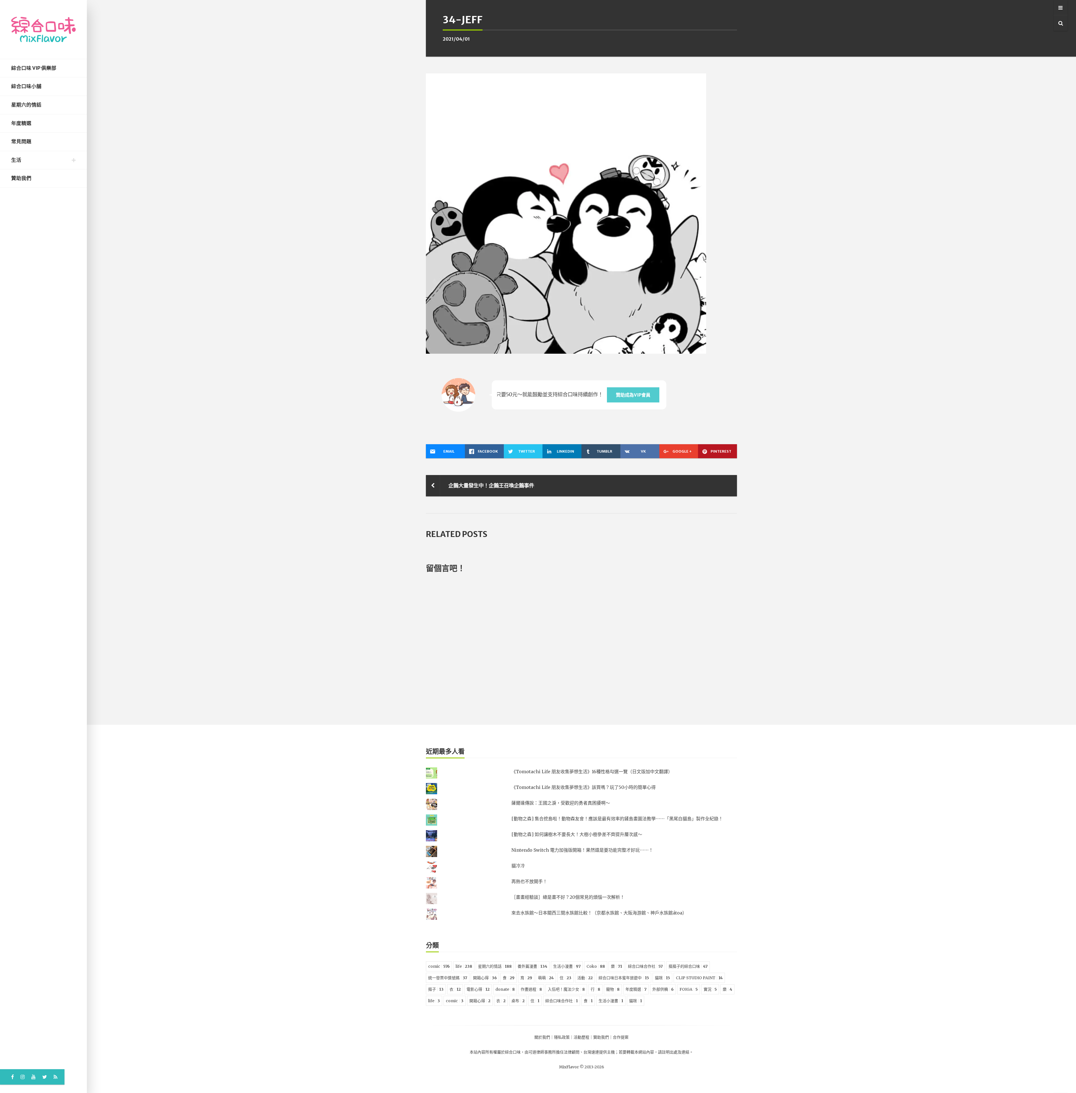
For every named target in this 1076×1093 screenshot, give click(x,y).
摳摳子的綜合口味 (688, 966)
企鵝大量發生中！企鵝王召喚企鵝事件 (491, 485)
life (464, 966)
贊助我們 (21, 178)
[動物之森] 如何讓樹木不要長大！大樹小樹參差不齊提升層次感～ (576, 834)
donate (505, 989)
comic (439, 966)
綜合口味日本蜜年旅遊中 (624, 977)
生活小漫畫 (567, 966)
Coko (595, 966)
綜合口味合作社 (645, 966)
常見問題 (21, 141)
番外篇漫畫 (532, 966)
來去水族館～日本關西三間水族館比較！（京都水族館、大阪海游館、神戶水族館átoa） (599, 913)
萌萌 (546, 977)
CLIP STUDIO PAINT (699, 977)
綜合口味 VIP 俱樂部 (33, 68)
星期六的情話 (26, 105)
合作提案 (621, 1037)
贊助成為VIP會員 (633, 395)
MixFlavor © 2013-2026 (581, 1066)
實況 (710, 989)
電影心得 (478, 989)
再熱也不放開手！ (529, 881)
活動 (585, 977)
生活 (16, 160)
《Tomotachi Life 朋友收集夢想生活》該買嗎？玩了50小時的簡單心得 (583, 787)
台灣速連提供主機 (599, 1052)
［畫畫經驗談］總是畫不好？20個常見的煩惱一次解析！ (568, 897)
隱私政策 (562, 1037)
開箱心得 (485, 977)
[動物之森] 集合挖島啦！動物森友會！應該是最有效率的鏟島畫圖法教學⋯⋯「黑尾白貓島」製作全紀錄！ (617, 818)
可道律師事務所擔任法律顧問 (553, 1052)
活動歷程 (581, 1037)
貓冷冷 (518, 866)
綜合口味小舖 (26, 86)
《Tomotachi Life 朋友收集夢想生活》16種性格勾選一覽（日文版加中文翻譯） (591, 771)
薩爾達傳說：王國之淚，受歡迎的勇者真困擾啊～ (560, 803)
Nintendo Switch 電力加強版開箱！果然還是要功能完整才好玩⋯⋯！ (582, 850)
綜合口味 (513, 1052)
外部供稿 (663, 989)
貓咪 (662, 977)
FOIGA (689, 989)
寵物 (613, 989)
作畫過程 (531, 989)
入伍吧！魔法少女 (566, 989)
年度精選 (21, 123)
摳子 (436, 989)
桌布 (518, 1000)
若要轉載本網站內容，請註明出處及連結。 (656, 1052)
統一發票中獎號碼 (447, 977)
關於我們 (542, 1037)
